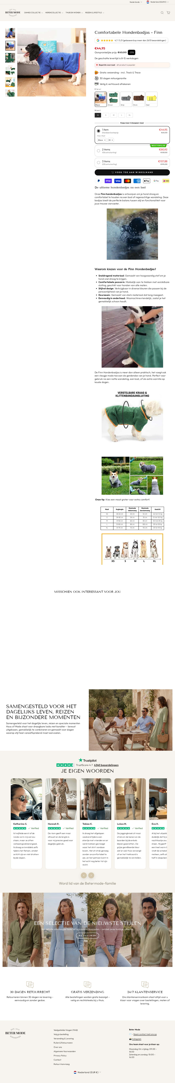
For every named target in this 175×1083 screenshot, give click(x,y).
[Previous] (84, 875)
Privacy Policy (60, 1055)
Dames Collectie (32, 12)
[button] (132, 130)
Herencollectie (53, 12)
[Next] (91, 875)
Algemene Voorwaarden (65, 1051)
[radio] (101, 99)
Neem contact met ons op (145, 1034)
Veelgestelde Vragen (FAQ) (66, 1030)
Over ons (58, 1047)
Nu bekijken (87, 935)
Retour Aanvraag (62, 1064)
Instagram (136, 1039)
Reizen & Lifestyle (93, 12)
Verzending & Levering (64, 1038)
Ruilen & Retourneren (63, 1043)
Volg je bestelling (61, 1034)
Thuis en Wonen (73, 12)
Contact (57, 1060)
